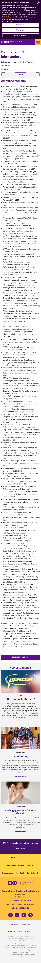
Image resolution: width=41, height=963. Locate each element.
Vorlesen (7, 70)
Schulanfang (20, 756)
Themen (26, 858)
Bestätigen (21, 25)
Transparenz (29, 931)
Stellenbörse (16, 858)
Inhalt (21, 74)
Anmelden (21, 849)
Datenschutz (10, 17)
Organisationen (8, 873)
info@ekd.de (22, 907)
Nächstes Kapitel (20, 657)
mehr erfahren (20, 722)
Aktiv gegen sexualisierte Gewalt (20, 812)
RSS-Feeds (20, 873)
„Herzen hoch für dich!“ (20, 699)
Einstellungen (21, 35)
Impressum (15, 924)
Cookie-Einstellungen (14, 931)
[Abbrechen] (38, 2)
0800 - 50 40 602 (22, 900)
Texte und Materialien (15, 865)
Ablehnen (21, 30)
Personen (30, 865)
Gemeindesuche (33, 873)
